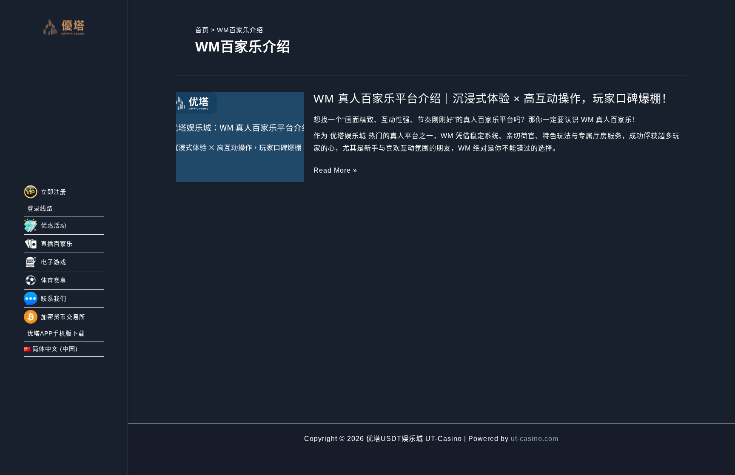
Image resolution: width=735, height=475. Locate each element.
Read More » (335, 171)
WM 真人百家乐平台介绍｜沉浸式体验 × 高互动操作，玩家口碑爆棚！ (493, 98)
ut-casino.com (534, 438)
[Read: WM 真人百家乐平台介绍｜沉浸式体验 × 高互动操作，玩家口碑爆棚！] (240, 136)
